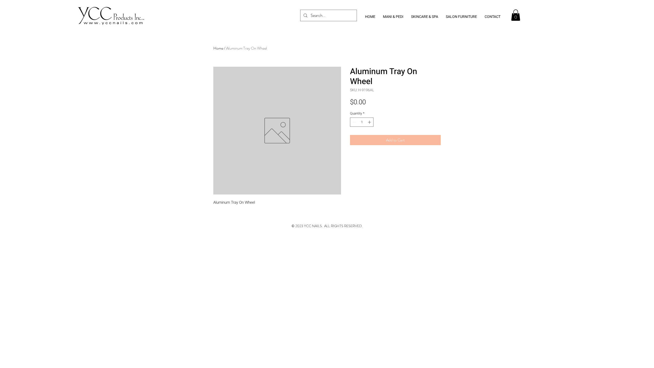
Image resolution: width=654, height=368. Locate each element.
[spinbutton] (362, 122)
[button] (515, 15)
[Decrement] (354, 122)
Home (218, 48)
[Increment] (370, 122)
